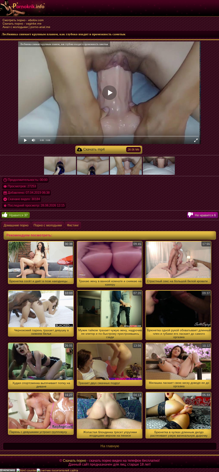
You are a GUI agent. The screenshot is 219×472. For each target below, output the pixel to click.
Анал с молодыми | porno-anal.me (26, 27)
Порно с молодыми (48, 225)
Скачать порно (74, 460)
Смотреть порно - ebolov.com (23, 20)
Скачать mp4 (110, 149)
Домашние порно (16, 225)
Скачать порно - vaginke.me (22, 23)
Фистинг (73, 225)
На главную (110, 446)
